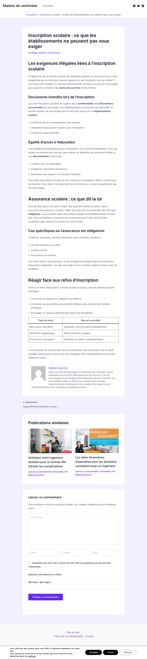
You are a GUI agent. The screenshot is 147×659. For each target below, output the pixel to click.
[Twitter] (138, 6)
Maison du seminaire (20, 6)
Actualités (47, 5)
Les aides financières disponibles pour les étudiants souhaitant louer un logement (96, 462)
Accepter (94, 652)
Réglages (128, 652)
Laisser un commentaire (40, 471)
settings (31, 656)
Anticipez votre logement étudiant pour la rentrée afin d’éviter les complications (47, 462)
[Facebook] (134, 6)
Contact (89, 636)
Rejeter (110, 652)
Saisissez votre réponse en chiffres (45, 574)
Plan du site (73, 632)
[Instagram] (143, 6)
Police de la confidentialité (68, 636)
